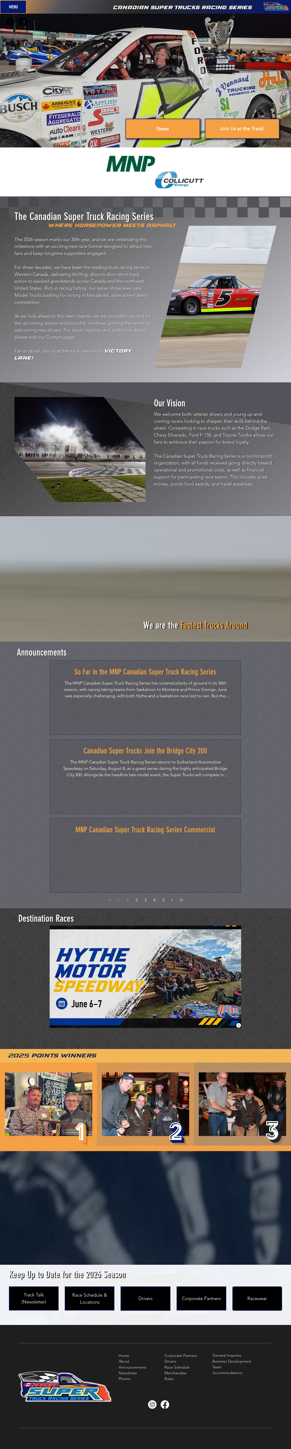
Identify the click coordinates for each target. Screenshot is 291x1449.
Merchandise (175, 1373)
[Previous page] (118, 900)
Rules (169, 1378)
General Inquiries (226, 1355)
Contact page (60, 337)
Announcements (133, 1367)
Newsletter (128, 1373)
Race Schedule (177, 1367)
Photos (125, 1378)
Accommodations (227, 1372)
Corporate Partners (180, 1355)
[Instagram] (152, 1404)
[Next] (232, 976)
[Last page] (181, 900)
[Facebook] (165, 1404)
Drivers (170, 1361)
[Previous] (58, 976)
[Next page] (172, 900)
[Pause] (238, 1025)
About (124, 1361)
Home (124, 1355)
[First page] (110, 900)
